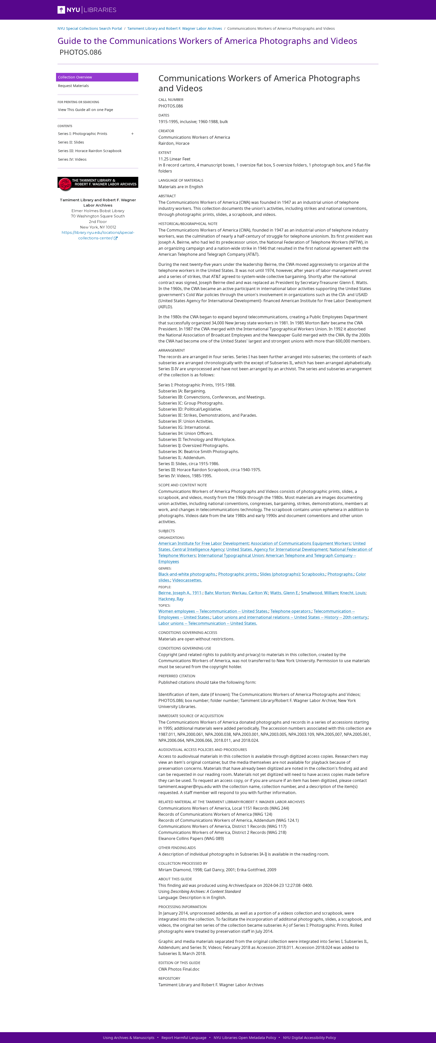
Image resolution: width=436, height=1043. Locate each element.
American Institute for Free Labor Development (203, 543)
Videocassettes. (187, 580)
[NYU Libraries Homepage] (218, 10)
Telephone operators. (291, 611)
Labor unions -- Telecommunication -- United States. (207, 623)
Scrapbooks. (313, 574)
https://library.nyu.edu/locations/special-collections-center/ (98, 235)
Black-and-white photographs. (187, 574)
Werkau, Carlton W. (250, 593)
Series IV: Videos (72, 159)
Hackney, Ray (170, 599)
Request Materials (73, 85)
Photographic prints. (238, 574)
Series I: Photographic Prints (82, 133)
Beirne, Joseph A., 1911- (180, 593)
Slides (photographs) (280, 574)
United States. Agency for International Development (277, 549)
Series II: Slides (71, 142)
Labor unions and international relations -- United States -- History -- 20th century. (290, 617)
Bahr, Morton (217, 593)
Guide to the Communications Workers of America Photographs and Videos (207, 46)
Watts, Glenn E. (284, 593)
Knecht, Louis (353, 593)
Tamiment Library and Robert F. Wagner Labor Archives (174, 28)
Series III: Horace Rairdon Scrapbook (90, 150)
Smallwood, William (319, 593)
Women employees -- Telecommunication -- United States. (213, 611)
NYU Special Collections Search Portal (90, 28)
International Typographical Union (231, 555)
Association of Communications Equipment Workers (301, 543)
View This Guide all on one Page (85, 109)
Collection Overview (75, 77)
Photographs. (341, 574)
